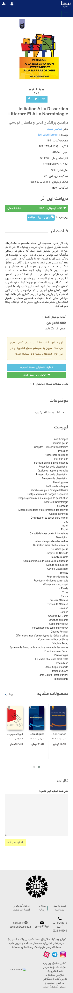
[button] (39, 767)
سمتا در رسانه (42, 908)
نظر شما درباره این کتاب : (53, 791)
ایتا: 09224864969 (60, 929)
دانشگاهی (47, 412)
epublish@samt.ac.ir (20, 927)
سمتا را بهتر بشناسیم (59, 908)
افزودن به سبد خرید (35, 375)
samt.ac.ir (18, 923)
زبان (37, 412)
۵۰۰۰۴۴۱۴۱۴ (42, 927)
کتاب (57, 412)
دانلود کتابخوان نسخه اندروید (36, 367)
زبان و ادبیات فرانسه (39, 217)
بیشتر (9, 694)
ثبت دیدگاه (14, 842)
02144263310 (60, 923)
